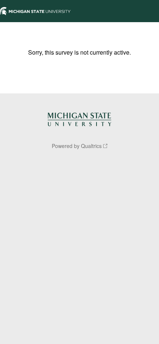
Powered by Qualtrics (77, 145)
